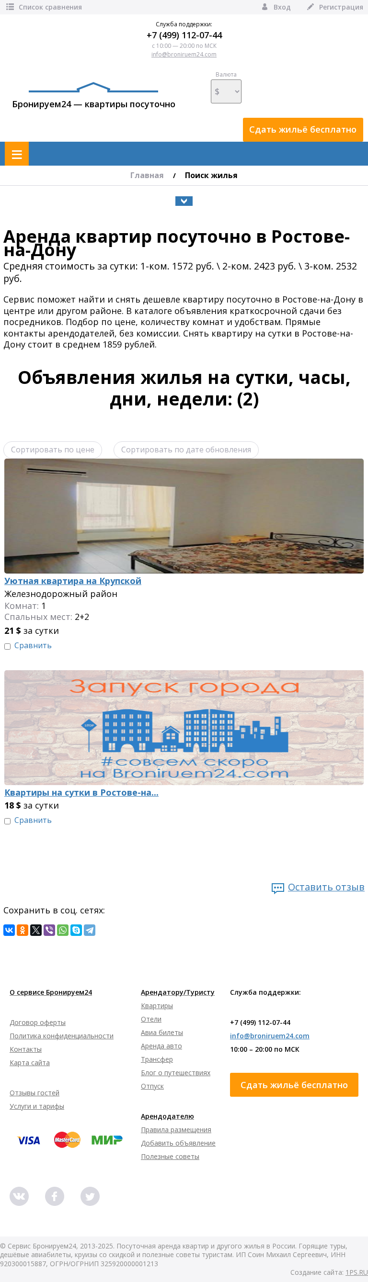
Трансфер (157, 1059)
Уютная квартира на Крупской (72, 580)
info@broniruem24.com (184, 54)
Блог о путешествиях (175, 1072)
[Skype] (76, 930)
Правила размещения (176, 1129)
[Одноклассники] (22, 930)
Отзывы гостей (34, 1092)
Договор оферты (38, 1022)
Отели (151, 1018)
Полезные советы (170, 1156)
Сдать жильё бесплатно (302, 129)
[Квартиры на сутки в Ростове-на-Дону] (184, 675)
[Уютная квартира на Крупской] (184, 464)
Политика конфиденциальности (62, 1035)
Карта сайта (30, 1062)
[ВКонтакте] (9, 930)
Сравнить (33, 646)
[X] (36, 930)
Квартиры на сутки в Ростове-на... (81, 792)
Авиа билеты (162, 1032)
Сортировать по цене (52, 449)
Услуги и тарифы (37, 1106)
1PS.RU (356, 1272)
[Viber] (49, 930)
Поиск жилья (211, 175)
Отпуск (152, 1086)
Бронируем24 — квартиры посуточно (93, 104)
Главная (147, 175)
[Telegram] (89, 930)
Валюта (226, 75)
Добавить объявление (178, 1142)
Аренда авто (161, 1045)
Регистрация (341, 6)
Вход (282, 6)
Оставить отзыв (326, 886)
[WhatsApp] (63, 930)
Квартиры (157, 1005)
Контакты (26, 1049)
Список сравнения (50, 6)
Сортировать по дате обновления (186, 449)
